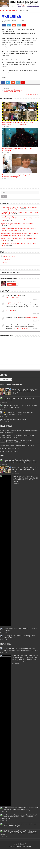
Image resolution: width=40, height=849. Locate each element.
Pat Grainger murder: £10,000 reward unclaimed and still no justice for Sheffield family (20, 809)
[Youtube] (18, 844)
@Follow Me (4, 291)
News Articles (7, 259)
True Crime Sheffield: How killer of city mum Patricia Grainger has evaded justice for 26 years (20, 461)
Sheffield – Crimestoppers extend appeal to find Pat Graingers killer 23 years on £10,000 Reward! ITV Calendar (25, 479)
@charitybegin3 (10, 310)
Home (3, 10)
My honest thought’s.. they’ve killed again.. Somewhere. (17, 224)
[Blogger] (21, 844)
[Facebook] (14, 844)
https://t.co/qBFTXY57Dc (23, 328)
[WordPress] (23, 844)
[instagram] (25, 844)
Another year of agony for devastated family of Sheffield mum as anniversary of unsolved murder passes (18, 817)
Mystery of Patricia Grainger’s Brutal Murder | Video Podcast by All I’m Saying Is (18, 123)
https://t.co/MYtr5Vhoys (13, 297)
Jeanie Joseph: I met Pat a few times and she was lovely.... (17, 445)
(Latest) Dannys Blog (12, 10)
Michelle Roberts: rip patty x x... (9, 451)
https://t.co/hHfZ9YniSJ (31, 317)
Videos (5, 262)
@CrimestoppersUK (13, 303)
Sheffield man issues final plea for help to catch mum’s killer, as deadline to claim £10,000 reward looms (19, 833)
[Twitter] (16, 844)
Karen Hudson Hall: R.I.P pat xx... (9, 448)
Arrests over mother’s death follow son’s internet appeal (13, 90)
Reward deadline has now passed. (15, 419)
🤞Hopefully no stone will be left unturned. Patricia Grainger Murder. (18, 413)
